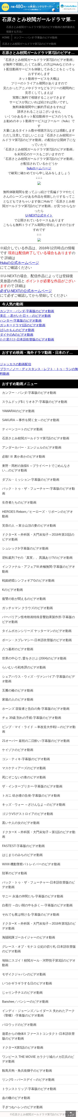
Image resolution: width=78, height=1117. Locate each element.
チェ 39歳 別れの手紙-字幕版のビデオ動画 (31, 717)
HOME (6, 37)
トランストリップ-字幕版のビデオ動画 (29, 1089)
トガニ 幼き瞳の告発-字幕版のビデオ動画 (31, 795)
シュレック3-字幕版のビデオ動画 (25, 548)
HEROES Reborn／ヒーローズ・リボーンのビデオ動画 (37, 514)
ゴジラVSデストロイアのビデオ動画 (27, 814)
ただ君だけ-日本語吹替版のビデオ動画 (27, 339)
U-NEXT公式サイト (39, 215)
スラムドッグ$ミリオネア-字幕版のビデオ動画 (34, 401)
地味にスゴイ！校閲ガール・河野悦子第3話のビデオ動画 (39, 963)
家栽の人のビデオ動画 (17, 699)
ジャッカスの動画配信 (15, 364)
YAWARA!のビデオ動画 (18, 411)
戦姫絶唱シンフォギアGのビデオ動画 (28, 580)
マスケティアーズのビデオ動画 (24, 768)
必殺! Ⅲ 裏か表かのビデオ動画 (23, 456)
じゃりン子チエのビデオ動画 (22, 992)
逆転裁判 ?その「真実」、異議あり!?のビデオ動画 (37, 557)
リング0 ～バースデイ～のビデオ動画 (28, 1079)
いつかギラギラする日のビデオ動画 (27, 983)
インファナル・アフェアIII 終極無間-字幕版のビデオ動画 (38, 569)
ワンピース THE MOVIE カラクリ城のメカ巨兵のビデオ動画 (38, 1059)
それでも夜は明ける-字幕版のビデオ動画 (30, 914)
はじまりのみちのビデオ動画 (22, 855)
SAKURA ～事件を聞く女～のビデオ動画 (30, 420)
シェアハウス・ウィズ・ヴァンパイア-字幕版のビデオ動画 (38, 679)
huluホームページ (39, 168)
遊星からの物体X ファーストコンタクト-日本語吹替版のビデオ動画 (38, 1036)
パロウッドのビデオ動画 (19, 1024)
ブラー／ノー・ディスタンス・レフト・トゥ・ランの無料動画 (39, 371)
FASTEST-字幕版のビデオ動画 (23, 846)
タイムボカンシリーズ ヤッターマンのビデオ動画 (37, 631)
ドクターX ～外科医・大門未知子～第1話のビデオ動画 (38, 834)
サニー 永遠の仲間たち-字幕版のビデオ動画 (32, 896)
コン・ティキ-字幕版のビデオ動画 (26, 759)
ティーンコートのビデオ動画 (22, 429)
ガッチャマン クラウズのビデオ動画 (27, 608)
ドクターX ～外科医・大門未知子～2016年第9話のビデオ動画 (39, 926)
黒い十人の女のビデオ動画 (21, 823)
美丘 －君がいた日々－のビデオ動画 (25, 315)
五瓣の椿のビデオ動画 (17, 690)
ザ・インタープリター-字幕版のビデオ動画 (32, 786)
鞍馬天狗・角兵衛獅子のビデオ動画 (27, 1070)
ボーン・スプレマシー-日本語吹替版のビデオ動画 (37, 640)
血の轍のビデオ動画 (16, 1098)
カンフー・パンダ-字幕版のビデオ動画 (35, 37)
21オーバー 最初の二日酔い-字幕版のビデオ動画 (36, 740)
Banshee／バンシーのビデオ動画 (25, 1001)
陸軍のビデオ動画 (14, 873)
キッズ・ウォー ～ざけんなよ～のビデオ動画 (33, 804)
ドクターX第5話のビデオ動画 (22, 1047)
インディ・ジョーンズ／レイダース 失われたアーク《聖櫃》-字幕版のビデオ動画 (38, 1013)
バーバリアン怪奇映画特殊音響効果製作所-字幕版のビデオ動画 (38, 619)
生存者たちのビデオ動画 (19, 502)
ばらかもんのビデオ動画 (17, 330)
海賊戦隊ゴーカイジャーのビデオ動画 (28, 937)
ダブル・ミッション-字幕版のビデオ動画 (30, 479)
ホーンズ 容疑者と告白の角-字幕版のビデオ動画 (35, 708)
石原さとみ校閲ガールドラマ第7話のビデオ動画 (29, 43)
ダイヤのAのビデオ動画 (16, 334)
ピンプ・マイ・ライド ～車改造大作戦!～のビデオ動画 (39, 729)
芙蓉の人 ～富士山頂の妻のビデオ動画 (29, 525)
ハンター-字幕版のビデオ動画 (21, 320)
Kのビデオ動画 (12, 589)
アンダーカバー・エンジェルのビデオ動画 (31, 447)
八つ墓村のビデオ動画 (17, 649)
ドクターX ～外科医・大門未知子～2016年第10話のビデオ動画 (38, 537)
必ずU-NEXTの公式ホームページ (26, 291)
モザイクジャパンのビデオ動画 (24, 974)
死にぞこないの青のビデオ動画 (24, 777)
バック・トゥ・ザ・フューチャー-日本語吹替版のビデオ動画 (38, 885)
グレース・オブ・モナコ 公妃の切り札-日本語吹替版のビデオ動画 (39, 949)
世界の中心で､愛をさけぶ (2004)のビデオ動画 (34, 658)
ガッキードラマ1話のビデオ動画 (22, 325)
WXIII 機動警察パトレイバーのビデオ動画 (31, 864)
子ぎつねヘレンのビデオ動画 (22, 1107)
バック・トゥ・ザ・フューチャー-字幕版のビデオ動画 (38, 491)
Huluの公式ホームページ (19, 263)
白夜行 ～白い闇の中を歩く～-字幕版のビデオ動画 (37, 905)
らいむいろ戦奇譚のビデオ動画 (24, 667)
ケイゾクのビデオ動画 (17, 750)
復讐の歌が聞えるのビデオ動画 (24, 598)
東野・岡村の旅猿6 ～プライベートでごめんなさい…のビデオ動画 (36, 468)
